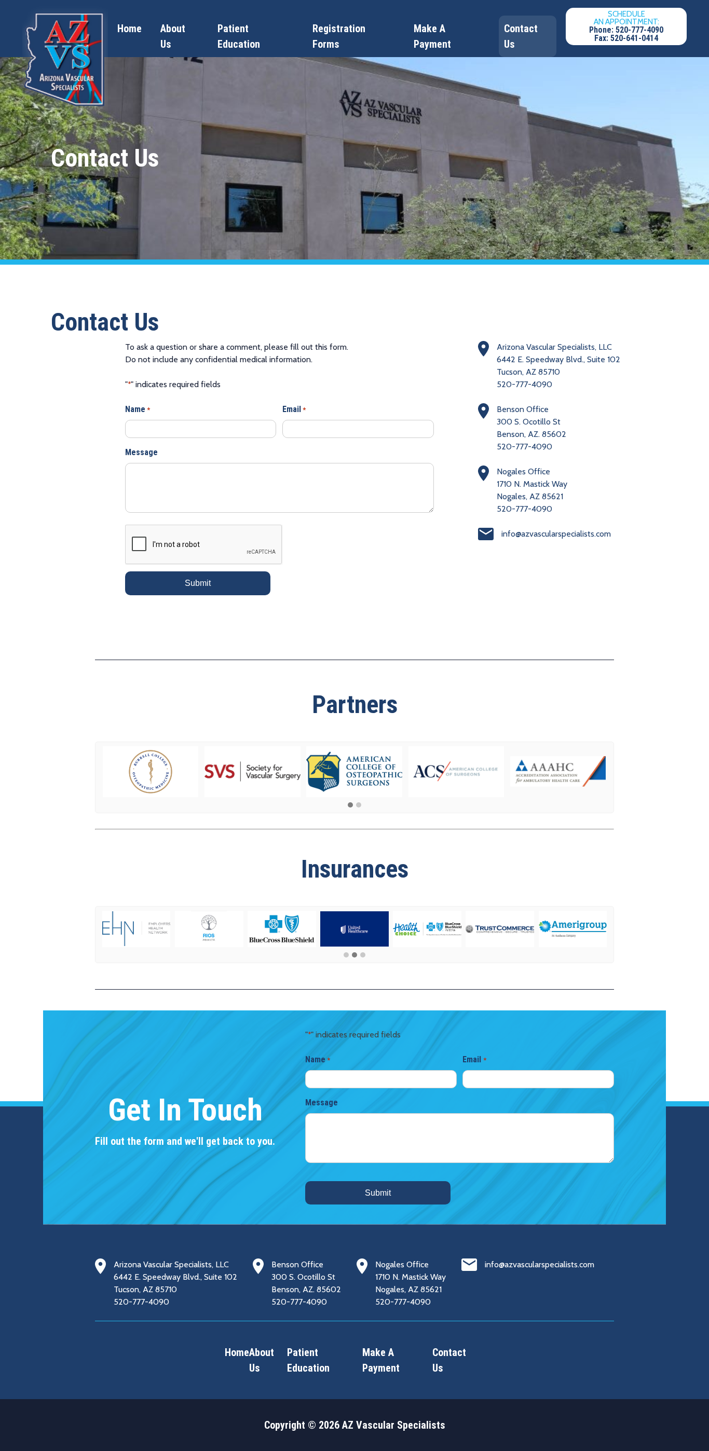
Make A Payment (432, 36)
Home (129, 28)
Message (141, 452)
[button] (350, 805)
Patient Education (238, 36)
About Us (172, 36)
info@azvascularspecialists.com (556, 534)
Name (137, 409)
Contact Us (521, 36)
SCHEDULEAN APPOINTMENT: (626, 26)
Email (294, 409)
